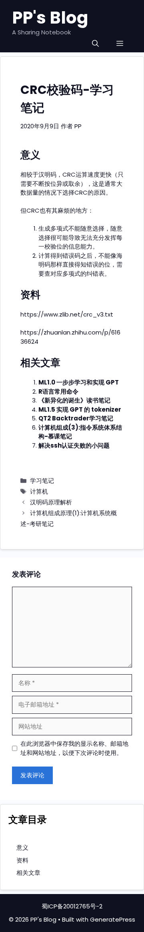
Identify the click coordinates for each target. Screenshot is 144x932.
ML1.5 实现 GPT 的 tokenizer (79, 409)
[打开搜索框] (95, 43)
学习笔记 (42, 480)
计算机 (39, 491)
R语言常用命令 (58, 391)
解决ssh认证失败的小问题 (74, 445)
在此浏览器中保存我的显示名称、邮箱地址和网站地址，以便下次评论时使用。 (74, 748)
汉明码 (47, 174)
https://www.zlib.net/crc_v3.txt (66, 314)
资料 (22, 860)
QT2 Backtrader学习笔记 (75, 418)
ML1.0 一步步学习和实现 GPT (78, 382)
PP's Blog (50, 18)
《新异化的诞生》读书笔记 (74, 400)
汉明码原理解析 (51, 502)
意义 (22, 847)
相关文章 (28, 872)
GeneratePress (112, 919)
